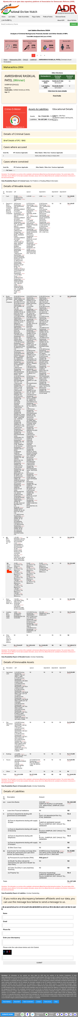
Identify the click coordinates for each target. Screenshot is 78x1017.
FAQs (56, 1001)
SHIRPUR (33, 59)
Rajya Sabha (36, 16)
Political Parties (48, 16)
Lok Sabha (11, 16)
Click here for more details (57, 91)
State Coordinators (28, 1001)
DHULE (25, 59)
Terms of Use (47, 1001)
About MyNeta (71, 20)
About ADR (60, 20)
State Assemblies (23, 16)
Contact (39, 1001)
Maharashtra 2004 (15, 59)
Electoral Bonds (60, 16)
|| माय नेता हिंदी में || (7, 20)
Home (3, 16)
